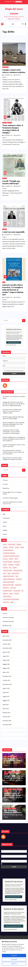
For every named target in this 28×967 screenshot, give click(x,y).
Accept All (14, 955)
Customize (14, 959)
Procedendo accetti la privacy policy (15, 489)
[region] (14, 953)
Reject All (14, 963)
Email (6, 479)
